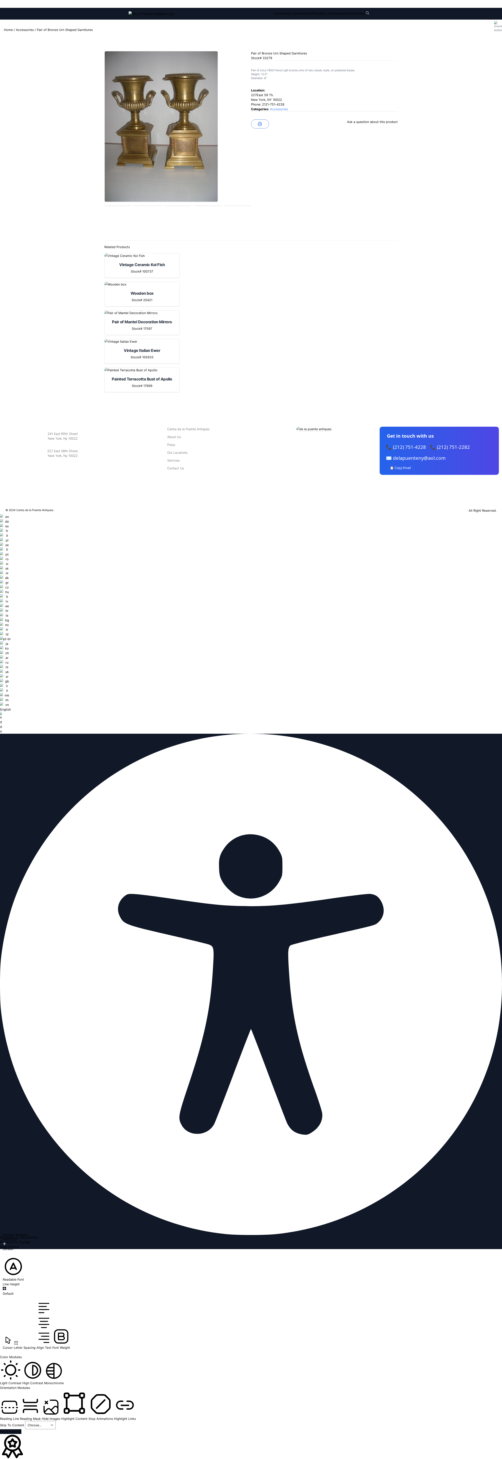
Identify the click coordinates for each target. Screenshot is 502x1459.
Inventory (303, 13)
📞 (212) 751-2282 (450, 447)
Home (278, 13)
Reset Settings (10, 1432)
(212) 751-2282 (187, 4)
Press (316, 13)
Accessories (25, 30)
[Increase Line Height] (4, 1288)
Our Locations (330, 13)
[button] (13, 1269)
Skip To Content (12, 1425)
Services (347, 13)
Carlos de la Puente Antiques (188, 429)
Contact (360, 13)
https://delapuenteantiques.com (62, 468)
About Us (289, 13)
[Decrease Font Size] (4, 1254)
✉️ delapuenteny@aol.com (416, 458)
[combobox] (5, 624)
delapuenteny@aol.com (63, 474)
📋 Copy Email (400, 468)
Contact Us (175, 468)
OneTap (24, 1242)
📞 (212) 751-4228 (406, 447)
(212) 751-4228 (155, 4)
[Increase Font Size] (4, 1243)
